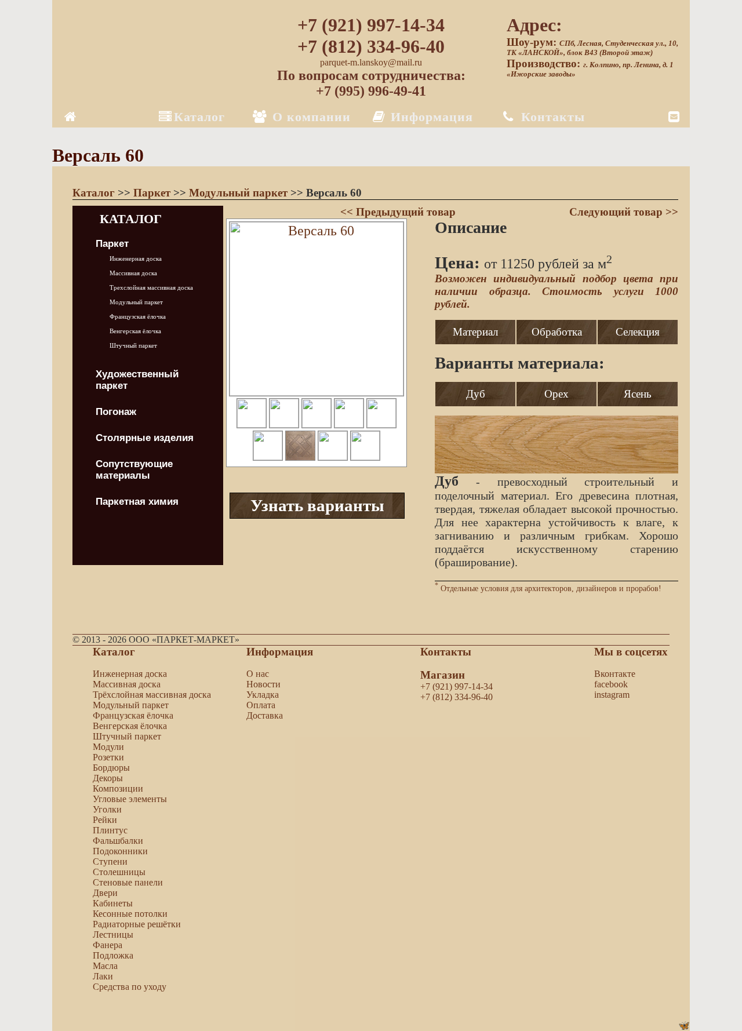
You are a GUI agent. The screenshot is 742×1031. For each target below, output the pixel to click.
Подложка (113, 955)
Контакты (551, 117)
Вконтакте (614, 674)
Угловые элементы (130, 799)
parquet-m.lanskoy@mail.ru (371, 62)
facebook (611, 684)
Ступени (110, 861)
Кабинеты (113, 903)
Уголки (107, 809)
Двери (105, 893)
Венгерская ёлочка (135, 330)
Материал (475, 332)
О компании (309, 117)
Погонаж (116, 411)
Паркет (153, 193)
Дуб (475, 394)
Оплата (260, 705)
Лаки (103, 976)
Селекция (638, 332)
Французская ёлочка (138, 316)
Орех (556, 394)
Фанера (107, 945)
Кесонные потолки (130, 914)
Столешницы (119, 872)
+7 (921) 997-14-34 (371, 24)
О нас (257, 674)
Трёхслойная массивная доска (152, 695)
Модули (108, 747)
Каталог (199, 117)
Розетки (108, 757)
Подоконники (120, 851)
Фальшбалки (118, 841)
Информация (430, 117)
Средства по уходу (129, 987)
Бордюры (111, 768)
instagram (612, 695)
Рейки (105, 820)
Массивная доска (133, 272)
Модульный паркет (239, 193)
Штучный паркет (133, 345)
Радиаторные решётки (137, 924)
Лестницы (113, 934)
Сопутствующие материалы (134, 469)
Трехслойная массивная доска (151, 287)
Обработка (557, 332)
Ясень (638, 394)
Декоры (108, 778)
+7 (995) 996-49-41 (371, 91)
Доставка (264, 715)
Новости (263, 684)
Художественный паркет (137, 380)
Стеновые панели (128, 882)
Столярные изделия (145, 437)
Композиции (118, 788)
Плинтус (110, 830)
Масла (105, 966)
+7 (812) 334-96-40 (371, 46)
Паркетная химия (137, 501)
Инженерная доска (136, 258)
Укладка (262, 695)
